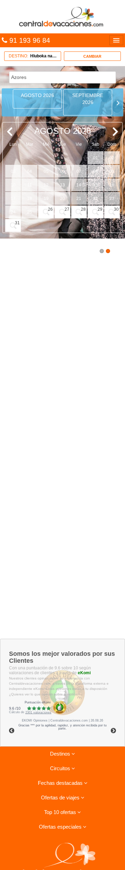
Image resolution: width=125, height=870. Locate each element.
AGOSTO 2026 (37, 95)
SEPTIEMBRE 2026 (87, 98)
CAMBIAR (92, 56)
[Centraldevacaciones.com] (62, 16)
